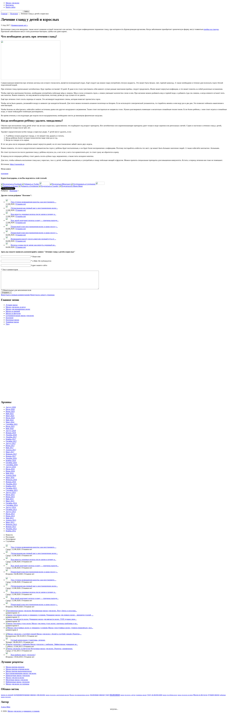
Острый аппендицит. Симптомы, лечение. (28, 640)
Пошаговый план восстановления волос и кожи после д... (34, 227)
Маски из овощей (13, 311)
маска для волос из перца (185, 695)
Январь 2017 (11, 456)
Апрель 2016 (11, 475)
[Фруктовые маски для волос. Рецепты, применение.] (18, 649)
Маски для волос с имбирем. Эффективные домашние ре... (54, 644)
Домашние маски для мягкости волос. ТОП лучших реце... (53, 619)
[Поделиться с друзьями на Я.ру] (44, 184)
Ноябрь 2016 (11, 460)
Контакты (10, 5)
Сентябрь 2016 (12, 465)
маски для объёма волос (170, 695)
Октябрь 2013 (11, 509)
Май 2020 (10, 428)
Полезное (14, 14)
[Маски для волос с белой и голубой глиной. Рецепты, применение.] (21, 634)
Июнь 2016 (10, 471)
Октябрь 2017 (11, 441)
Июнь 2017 (10, 446)
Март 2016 (10, 478)
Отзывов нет (21, 204)
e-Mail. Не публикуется (41, 261)
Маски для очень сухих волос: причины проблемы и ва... (55, 623)
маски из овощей (7, 695)
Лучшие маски (12, 305)
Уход (8, 324)
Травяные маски (12, 322)
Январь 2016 (11, 482)
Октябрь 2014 (11, 503)
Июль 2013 (10, 514)
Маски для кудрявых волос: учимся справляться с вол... (70, 628)
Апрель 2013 (11, 520)
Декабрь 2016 (11, 458)
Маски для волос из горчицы (17, 684)
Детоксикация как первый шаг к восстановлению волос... (34, 208)
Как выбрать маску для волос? (23, 655)
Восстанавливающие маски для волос (21, 673)
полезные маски (97, 695)
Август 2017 (11, 443)
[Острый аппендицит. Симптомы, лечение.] (8, 640)
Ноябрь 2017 (11, 439)
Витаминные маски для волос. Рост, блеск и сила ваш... (54, 611)
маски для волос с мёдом (127, 695)
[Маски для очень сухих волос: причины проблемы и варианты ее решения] (19, 623)
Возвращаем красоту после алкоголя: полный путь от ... (33, 239)
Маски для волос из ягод (16, 307)
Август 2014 (11, 507)
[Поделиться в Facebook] (11, 184)
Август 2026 (11, 407)
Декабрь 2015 (11, 484)
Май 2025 (10, 414)
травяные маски (141, 695)
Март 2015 (10, 501)
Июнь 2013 (10, 516)
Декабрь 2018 (11, 435)
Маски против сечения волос (17, 669)
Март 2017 (10, 452)
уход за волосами (154, 695)
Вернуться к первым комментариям (15, 295)
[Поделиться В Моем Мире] (71, 186)
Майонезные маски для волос (18, 682)
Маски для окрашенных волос (18, 309)
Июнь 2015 (10, 497)
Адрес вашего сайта (39, 265)
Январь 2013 (11, 527)
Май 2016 (10, 473)
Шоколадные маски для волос (18, 675)
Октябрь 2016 (11, 463)
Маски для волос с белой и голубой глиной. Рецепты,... (58, 634)
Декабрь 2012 (11, 529)
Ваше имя (35, 257)
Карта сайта (10, 7)
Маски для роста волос (15, 678)
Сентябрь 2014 (12, 505)
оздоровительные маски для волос (29, 695)
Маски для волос (12, 3)
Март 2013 (10, 522)
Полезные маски (12, 320)
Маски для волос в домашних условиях (24, 711)
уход (107, 695)
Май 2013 (10, 518)
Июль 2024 (10, 418)
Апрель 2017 (11, 450)
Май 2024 (10, 420)
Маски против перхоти (15, 667)
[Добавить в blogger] (10, 186)
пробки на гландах (211, 29)
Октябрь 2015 (11, 488)
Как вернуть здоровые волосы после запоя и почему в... (33, 214)
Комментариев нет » (19, 25)
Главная (4, 14)
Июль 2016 (10, 469)
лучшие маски (213, 695)
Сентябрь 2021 (12, 424)
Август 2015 (11, 492)
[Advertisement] (10, 362)
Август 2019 (11, 431)
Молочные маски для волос (17, 680)
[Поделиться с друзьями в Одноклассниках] (100, 184)
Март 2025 (10, 416)
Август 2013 (11, 512)
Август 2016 (11, 467)
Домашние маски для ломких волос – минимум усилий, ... (69, 615)
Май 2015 (10, 499)
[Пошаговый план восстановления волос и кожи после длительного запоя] (8, 227)
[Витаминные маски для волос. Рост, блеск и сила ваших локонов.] (19, 611)
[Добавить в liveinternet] (29, 186)
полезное (4, 174)
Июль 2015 (10, 495)
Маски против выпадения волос (19, 671)
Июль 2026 (10, 409)
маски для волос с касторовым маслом (57, 695)
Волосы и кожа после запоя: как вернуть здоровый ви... (33, 245)
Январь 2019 (11, 433)
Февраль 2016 (11, 480)
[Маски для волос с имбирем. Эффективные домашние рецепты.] (18, 644)
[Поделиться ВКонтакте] (60, 184)
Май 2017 (10, 448)
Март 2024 (10, 422)
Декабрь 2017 (11, 437)
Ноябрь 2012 (11, 531)
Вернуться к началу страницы (42, 295)
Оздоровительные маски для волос (20, 316)
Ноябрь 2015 (11, 486)
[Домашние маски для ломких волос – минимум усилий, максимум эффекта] (26, 615)
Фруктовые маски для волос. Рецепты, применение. (52, 649)
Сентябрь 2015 (12, 490)
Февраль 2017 (11, 454)
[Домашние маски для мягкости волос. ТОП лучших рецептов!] (17, 619)
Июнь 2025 (10, 411)
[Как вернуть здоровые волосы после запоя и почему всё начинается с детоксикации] (8, 214)
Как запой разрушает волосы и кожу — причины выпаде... (35, 220)
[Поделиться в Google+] (49, 186)
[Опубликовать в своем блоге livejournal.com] (83, 184)
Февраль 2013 (11, 524)
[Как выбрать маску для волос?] (8, 655)
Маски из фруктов (13, 313)
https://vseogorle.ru (17, 164)
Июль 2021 (10, 426)
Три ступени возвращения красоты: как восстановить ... (33, 202)
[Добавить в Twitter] (30, 184)
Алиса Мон (5, 707)
